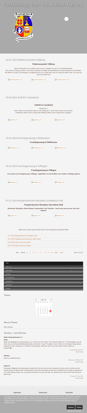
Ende (61, 252)
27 (45, 313)
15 (50, 309)
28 (47, 313)
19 (43, 311)
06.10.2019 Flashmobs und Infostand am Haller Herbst (24, 239)
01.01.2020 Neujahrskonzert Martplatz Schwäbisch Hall (34, 200)
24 (38, 313)
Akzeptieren (71, 407)
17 (38, 311)
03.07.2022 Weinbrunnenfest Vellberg (25, 59)
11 (40, 309)
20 (45, 311)
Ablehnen (79, 407)
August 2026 (43, 299)
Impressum (17, 392)
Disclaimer (69, 392)
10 (51, 252)
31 (38, 315)
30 (35, 315)
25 (40, 313)
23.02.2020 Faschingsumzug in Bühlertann (28, 138)
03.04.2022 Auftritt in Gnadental (22, 97)
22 (50, 311)
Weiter (56, 252)
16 (35, 311)
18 (40, 311)
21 (47, 311)
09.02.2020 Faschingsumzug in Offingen (26, 166)
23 (35, 313)
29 (50, 313)
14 (47, 309)
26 (43, 313)
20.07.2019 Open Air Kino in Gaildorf (19, 245)
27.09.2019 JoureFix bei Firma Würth (19, 242)
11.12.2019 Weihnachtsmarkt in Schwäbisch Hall (22, 236)
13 (45, 309)
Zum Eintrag (79, 352)
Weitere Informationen (74, 411)
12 (43, 309)
